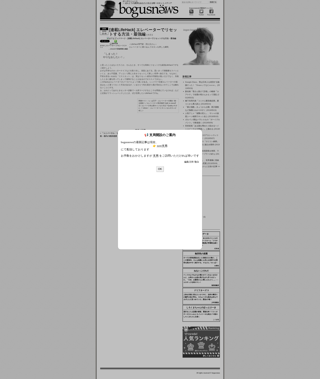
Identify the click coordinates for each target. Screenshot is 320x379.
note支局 (162, 145)
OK (160, 168)
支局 (155, 155)
